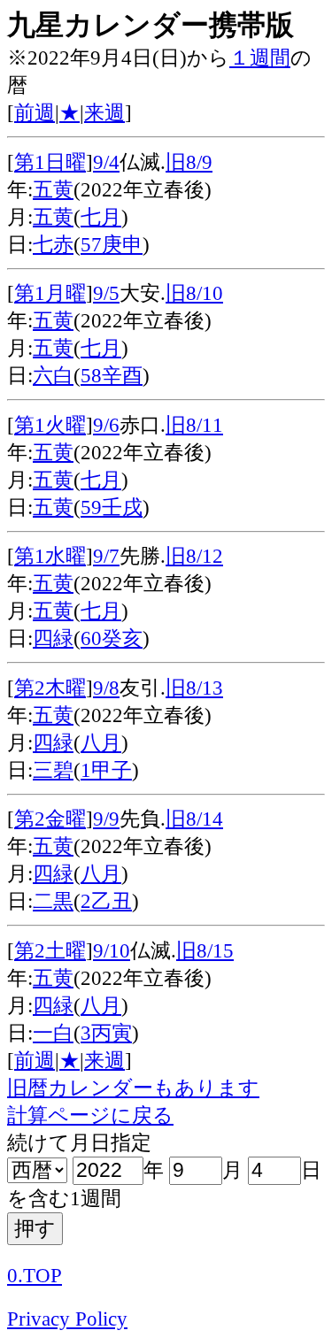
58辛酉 (112, 376)
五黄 (53, 190)
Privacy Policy (67, 1319)
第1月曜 (50, 293)
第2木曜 (50, 688)
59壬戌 (112, 507)
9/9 (106, 819)
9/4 (106, 162)
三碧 (53, 770)
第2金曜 (50, 819)
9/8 (106, 688)
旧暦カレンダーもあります (133, 1088)
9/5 (106, 293)
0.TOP (34, 1276)
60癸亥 (112, 638)
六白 (53, 376)
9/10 (111, 951)
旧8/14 (194, 819)
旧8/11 (194, 425)
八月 (101, 743)
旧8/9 (189, 162)
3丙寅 (106, 1033)
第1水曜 (50, 556)
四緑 (53, 638)
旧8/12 (194, 556)
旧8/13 (194, 688)
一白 (53, 1033)
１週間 (259, 58)
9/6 (106, 425)
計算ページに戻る (90, 1115)
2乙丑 (106, 901)
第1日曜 (50, 162)
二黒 (53, 901)
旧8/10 (194, 293)
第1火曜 (50, 425)
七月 (101, 217)
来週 (104, 113)
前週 (34, 113)
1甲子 (106, 770)
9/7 (106, 556)
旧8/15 (205, 951)
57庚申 (112, 245)
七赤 (53, 245)
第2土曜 (50, 951)
